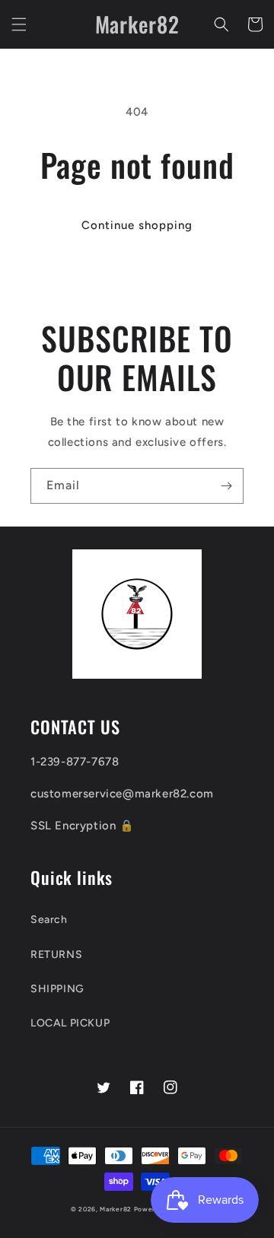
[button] (19, 24)
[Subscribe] (226, 486)
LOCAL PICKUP (70, 1023)
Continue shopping (137, 225)
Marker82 (116, 1209)
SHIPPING (57, 988)
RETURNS (56, 954)
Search (49, 919)
